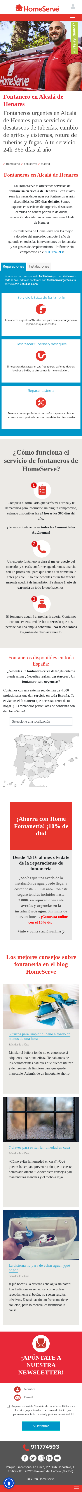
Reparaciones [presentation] (13, 266)
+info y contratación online (39, 931)
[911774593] (26, 1447)
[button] (9, 1483)
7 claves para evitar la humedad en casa (39, 1147)
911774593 (45, 1447)
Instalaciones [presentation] (39, 266)
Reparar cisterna (41, 390)
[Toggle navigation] (72, 17)
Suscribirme (41, 1426)
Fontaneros (31, 163)
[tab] (13, 267)
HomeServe (13, 163)
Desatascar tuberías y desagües (41, 344)
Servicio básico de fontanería (41, 297)
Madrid (45, 163)
